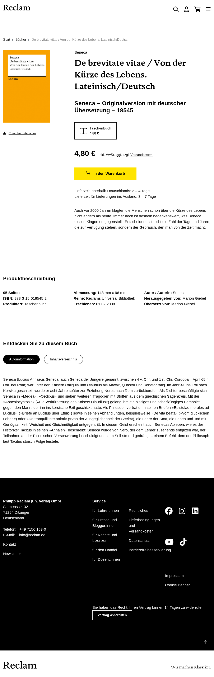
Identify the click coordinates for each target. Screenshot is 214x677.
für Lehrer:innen (105, 510)
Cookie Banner (177, 585)
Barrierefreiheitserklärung (150, 550)
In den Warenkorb (109, 173)
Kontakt (9, 544)
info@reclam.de (32, 535)
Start (6, 39)
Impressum (174, 576)
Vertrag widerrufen (112, 615)
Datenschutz (139, 541)
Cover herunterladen (22, 133)
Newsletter (12, 554)
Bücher (20, 39)
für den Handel (104, 550)
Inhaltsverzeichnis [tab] (63, 359)
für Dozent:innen (106, 559)
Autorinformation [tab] (21, 359)
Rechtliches (138, 510)
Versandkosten (141, 155)
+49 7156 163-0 (32, 529)
